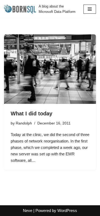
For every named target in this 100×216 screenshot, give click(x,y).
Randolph (24, 123)
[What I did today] (50, 69)
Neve (27, 210)
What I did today (31, 113)
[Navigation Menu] (89, 9)
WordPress (67, 210)
